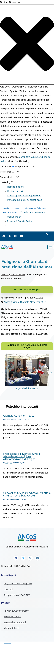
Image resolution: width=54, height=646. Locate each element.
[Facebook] (4, 236)
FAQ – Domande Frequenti (18, 583)
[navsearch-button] (47, 234)
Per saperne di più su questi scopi (24, 200)
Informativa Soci (12, 616)
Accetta (6, 208)
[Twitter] (10, 236)
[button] (27, 44)
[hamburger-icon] (50, 247)
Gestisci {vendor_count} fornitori (23, 195)
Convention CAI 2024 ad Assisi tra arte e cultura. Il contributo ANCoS (27, 494)
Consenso (7, 644)
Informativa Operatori (15, 622)
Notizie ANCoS (17, 274)
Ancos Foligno (11, 302)
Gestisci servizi (15, 191)
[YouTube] (21, 236)
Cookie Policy (14, 216)
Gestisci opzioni (15, 187)
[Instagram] (16, 236)
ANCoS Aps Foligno (29, 290)
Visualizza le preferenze (35, 208)
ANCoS (5, 274)
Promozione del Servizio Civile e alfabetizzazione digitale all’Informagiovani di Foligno (21, 456)
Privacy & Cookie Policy (19, 221)
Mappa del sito (11, 628)
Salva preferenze (10, 212)
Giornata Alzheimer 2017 (33, 302)
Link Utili (8, 589)
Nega (17, 208)
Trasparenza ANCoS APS (17, 595)
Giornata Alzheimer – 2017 (18, 415)
